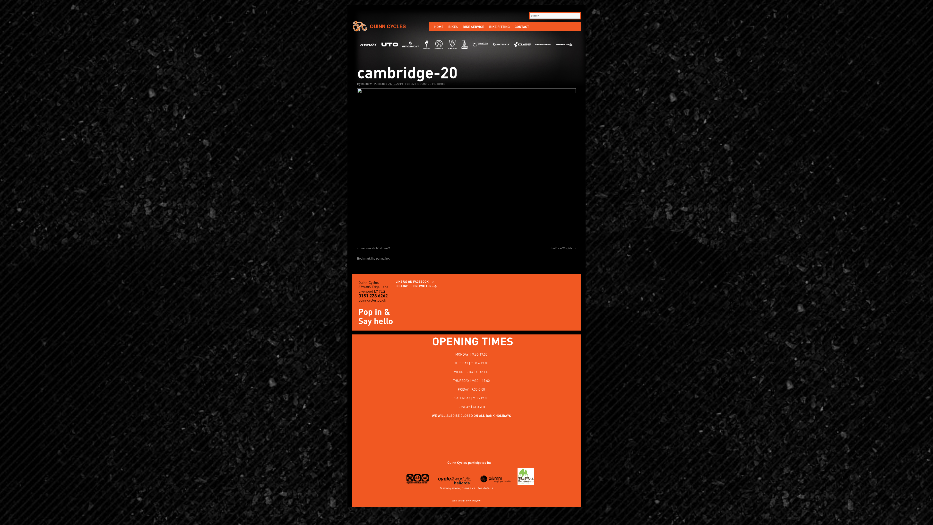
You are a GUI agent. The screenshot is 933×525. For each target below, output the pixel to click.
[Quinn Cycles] (454, 462)
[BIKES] (453, 26)
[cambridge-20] (466, 166)
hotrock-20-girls (562, 248)
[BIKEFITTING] (499, 26)
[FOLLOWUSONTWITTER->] (416, 286)
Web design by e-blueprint (466, 500)
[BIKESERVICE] (473, 26)
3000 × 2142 (428, 83)
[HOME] (439, 26)
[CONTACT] (521, 26)
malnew (366, 83)
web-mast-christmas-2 (375, 248)
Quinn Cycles (388, 26)
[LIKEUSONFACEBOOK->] (415, 281)
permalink (382, 258)
